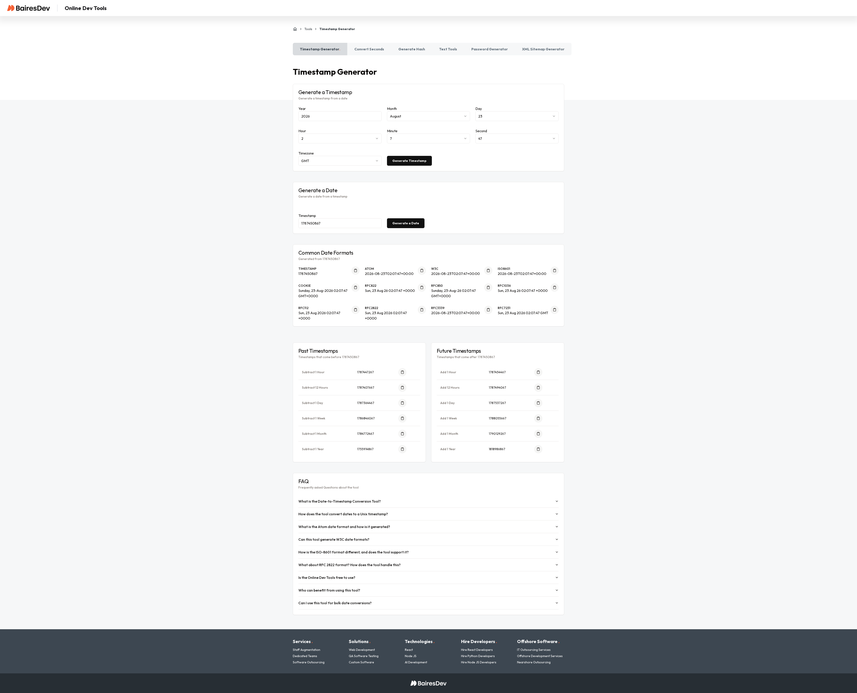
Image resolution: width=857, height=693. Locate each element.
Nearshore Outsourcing (534, 662)
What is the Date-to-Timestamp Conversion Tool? (339, 501)
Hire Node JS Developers (478, 662)
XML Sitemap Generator (543, 49)
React (409, 650)
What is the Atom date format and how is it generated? (344, 526)
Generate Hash (411, 49)
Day (478, 108)
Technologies (420, 641)
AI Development (416, 662)
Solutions (359, 641)
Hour (302, 131)
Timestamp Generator (320, 49)
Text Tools (448, 49)
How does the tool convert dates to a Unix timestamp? (343, 514)
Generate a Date (405, 223)
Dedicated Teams (305, 656)
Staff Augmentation (306, 650)
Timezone (306, 153)
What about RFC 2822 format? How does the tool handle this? (349, 565)
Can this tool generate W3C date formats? (333, 539)
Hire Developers (479, 641)
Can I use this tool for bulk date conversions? (335, 603)
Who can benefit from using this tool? (329, 590)
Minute (392, 131)
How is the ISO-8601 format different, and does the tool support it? (353, 552)
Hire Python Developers (478, 656)
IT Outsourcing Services (534, 650)
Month (392, 108)
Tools (308, 29)
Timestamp (307, 215)
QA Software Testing (364, 656)
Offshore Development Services (540, 656)
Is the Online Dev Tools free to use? (326, 577)
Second (481, 131)
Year (302, 108)
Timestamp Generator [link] (337, 29)
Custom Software (361, 662)
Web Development (362, 650)
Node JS (410, 656)
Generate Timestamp (409, 161)
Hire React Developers (477, 650)
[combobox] (428, 116)
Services (303, 641)
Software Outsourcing (308, 662)
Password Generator (489, 49)
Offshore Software (538, 641)
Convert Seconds (369, 49)
